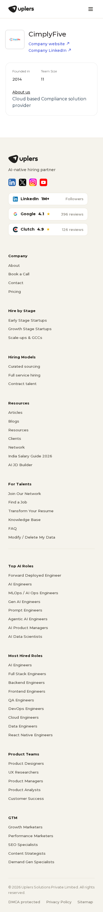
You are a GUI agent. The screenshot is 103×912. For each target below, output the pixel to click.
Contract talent (22, 383)
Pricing (14, 291)
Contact (15, 283)
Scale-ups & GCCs (25, 337)
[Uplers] (21, 9)
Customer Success (26, 798)
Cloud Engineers (23, 717)
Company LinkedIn (47, 50)
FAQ (12, 528)
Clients (14, 438)
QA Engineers (21, 700)
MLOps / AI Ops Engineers (33, 593)
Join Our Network (24, 493)
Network (16, 447)
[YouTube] (43, 182)
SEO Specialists (23, 844)
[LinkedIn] (12, 182)
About (14, 265)
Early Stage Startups (27, 320)
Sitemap (85, 902)
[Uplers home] (51, 159)
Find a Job (17, 502)
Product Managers (25, 781)
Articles (15, 412)
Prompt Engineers (25, 610)
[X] (22, 182)
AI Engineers (20, 584)
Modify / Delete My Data (31, 537)
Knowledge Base (24, 519)
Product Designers (26, 763)
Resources (18, 430)
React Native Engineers (30, 735)
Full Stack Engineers (27, 674)
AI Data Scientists (25, 636)
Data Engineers (22, 726)
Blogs (13, 421)
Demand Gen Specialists (31, 862)
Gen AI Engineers (24, 601)
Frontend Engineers (26, 691)
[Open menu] (91, 9)
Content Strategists (27, 853)
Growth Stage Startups (30, 329)
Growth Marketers (25, 827)
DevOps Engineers (26, 708)
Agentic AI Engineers (28, 619)
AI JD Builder (20, 465)
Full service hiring (24, 375)
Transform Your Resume (31, 511)
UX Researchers (23, 772)
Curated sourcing (24, 366)
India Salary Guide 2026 (30, 456)
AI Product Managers (28, 627)
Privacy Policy (58, 902)
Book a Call (18, 274)
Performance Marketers (30, 836)
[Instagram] (33, 182)
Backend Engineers (26, 682)
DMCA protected (24, 902)
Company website (47, 43)
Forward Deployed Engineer (34, 575)
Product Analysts (24, 790)
